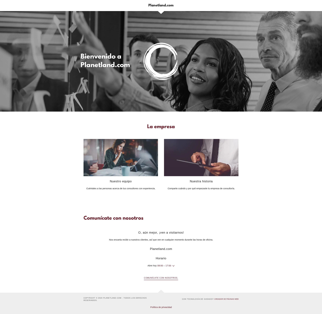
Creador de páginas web (226, 299)
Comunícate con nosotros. (161, 278)
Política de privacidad (161, 307)
